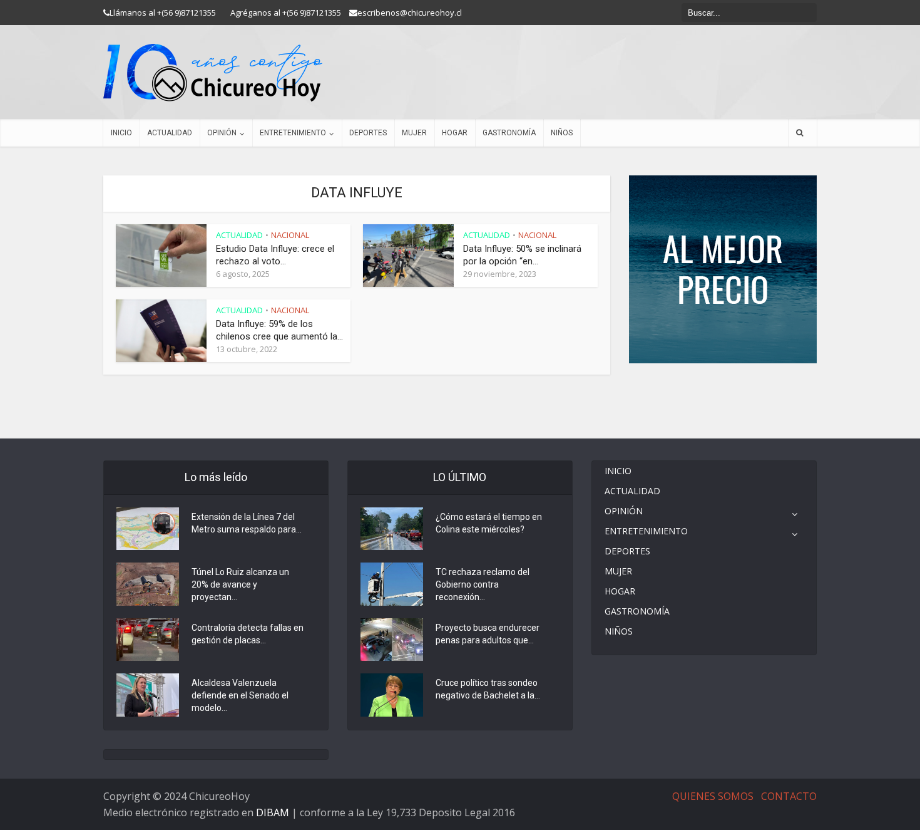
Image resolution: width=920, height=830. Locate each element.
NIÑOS (562, 132)
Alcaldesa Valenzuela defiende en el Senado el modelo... (240, 695)
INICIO (121, 132)
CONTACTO (789, 796)
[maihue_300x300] (723, 268)
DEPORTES (368, 132)
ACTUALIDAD (169, 132)
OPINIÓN (222, 132)
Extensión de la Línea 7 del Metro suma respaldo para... (247, 523)
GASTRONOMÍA (509, 132)
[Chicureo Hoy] (212, 72)
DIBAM (272, 812)
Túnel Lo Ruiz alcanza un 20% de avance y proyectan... (240, 584)
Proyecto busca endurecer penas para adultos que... (487, 634)
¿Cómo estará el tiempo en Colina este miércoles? (489, 523)
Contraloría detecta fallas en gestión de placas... (248, 634)
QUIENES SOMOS (713, 796)
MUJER (414, 132)
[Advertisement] (723, 401)
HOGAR (455, 132)
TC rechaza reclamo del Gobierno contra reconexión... (482, 584)
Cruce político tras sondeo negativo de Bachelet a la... (488, 689)
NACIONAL (290, 235)
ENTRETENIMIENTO (293, 132)
